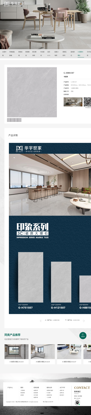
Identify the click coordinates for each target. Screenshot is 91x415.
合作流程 (36, 395)
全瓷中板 (4, 53)
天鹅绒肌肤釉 (12, 53)
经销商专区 (49, 395)
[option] (32, 92)
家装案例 (23, 392)
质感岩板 (20, 53)
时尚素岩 (42, 53)
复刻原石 (73, 53)
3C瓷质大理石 (80, 53)
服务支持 (61, 13)
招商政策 (36, 392)
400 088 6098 (78, 398)
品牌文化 (62, 392)
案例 (41, 13)
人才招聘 (49, 397)
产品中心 (32, 13)
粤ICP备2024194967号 (48, 401)
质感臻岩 (27, 53)
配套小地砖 (57, 53)
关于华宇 (72, 13)
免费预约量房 (50, 390)
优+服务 (48, 392)
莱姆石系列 (65, 53)
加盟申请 (36, 397)
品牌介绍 (62, 390)
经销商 (22, 395)
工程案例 (23, 390)
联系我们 (62, 395)
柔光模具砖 (34, 53)
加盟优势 (36, 390)
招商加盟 (50, 13)
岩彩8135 (48, 53)
